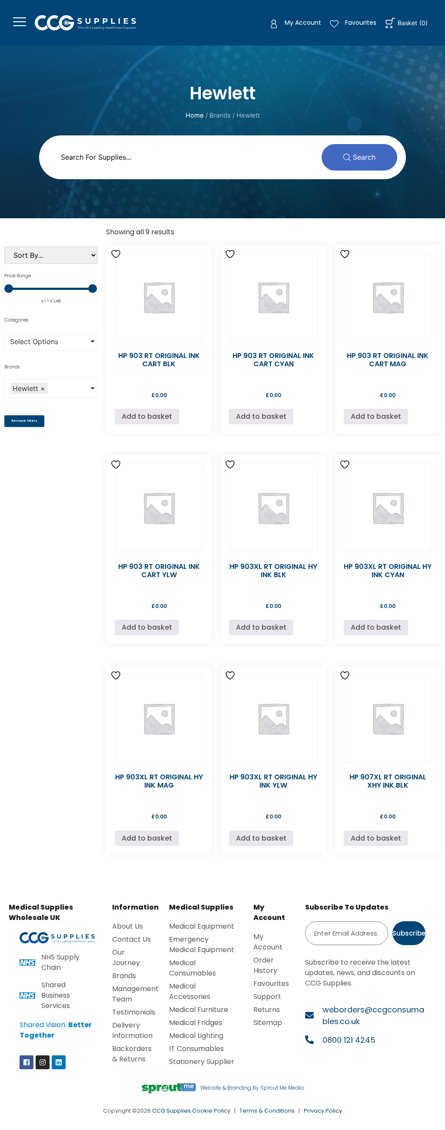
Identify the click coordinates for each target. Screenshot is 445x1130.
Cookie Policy (211, 1111)
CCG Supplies (171, 1111)
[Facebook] (26, 1062)
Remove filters (24, 420)
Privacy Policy (323, 1111)
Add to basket (147, 416)
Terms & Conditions (267, 1111)
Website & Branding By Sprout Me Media (252, 1087)
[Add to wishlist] (116, 254)
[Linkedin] (59, 1062)
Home (195, 115)
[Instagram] (43, 1062)
